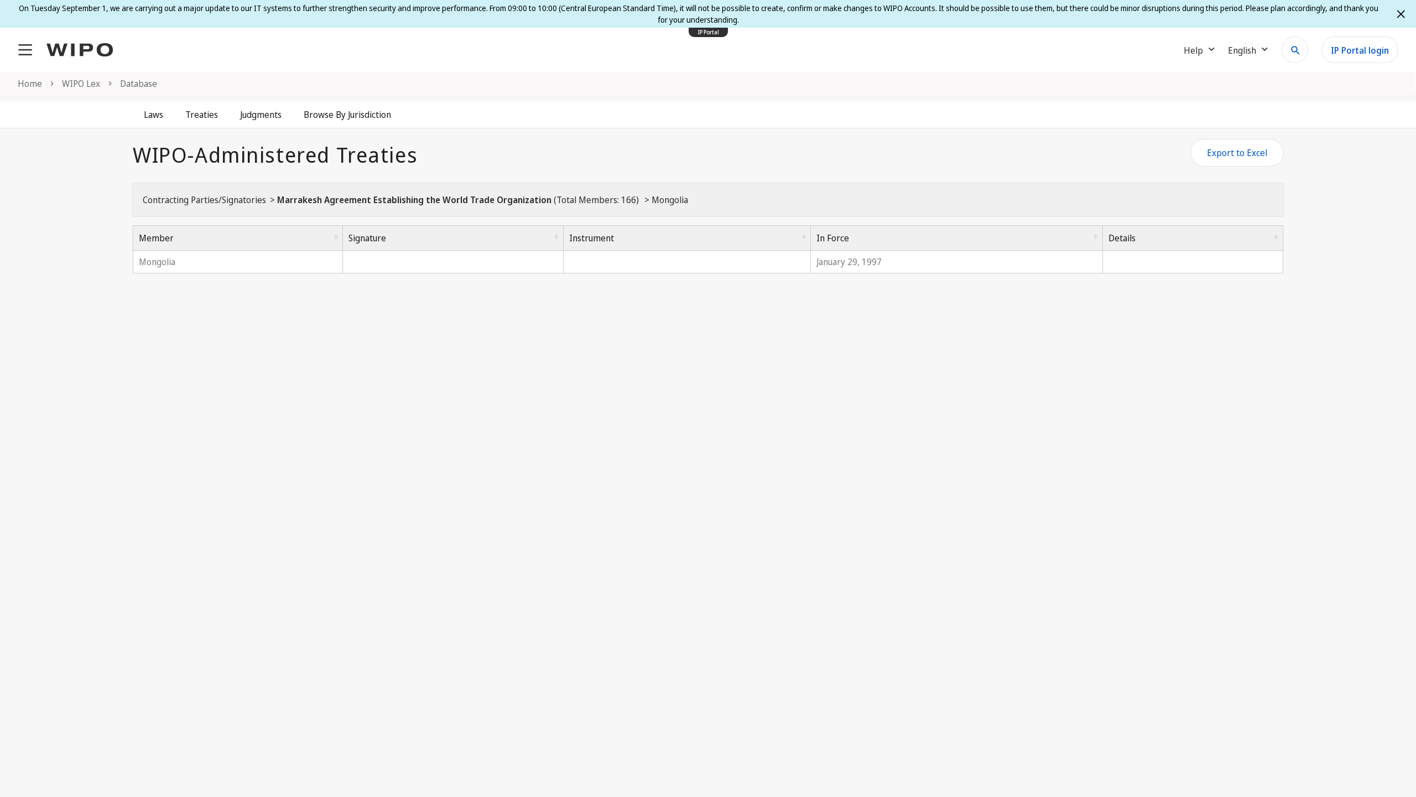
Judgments (261, 114)
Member (156, 238)
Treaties (201, 114)
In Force (832, 238)
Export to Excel (1237, 153)
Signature (367, 238)
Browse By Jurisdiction (347, 114)
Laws (153, 114)
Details (1122, 238)
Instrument (591, 238)
